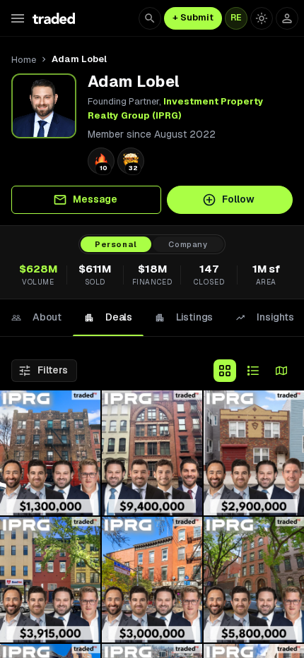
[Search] (150, 18)
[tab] (36, 317)
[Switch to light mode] (261, 18)
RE (236, 17)
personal (116, 244)
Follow (238, 199)
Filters (52, 370)
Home (23, 60)
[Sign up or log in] (287, 18)
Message (95, 199)
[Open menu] (18, 18)
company (188, 244)
